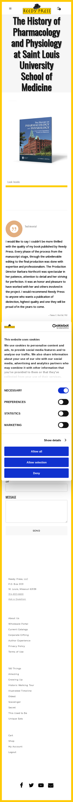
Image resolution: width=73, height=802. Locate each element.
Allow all (36, 451)
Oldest (12, 696)
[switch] (63, 402)
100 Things (14, 668)
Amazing (13, 674)
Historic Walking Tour (21, 685)
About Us (13, 618)
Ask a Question (17, 599)
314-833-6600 (16, 594)
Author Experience (19, 640)
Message (11, 497)
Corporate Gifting (18, 635)
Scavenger (14, 702)
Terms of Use (16, 651)
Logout (12, 752)
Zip (8, 481)
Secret (12, 707)
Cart (10, 735)
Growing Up (15, 679)
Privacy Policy (16, 646)
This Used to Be (17, 713)
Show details (52, 440)
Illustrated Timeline (20, 691)
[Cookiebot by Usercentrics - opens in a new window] (52, 326)
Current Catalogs (18, 629)
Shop (11, 741)
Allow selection (37, 462)
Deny (36, 473)
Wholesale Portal (18, 624)
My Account (15, 746)
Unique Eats (15, 718)
